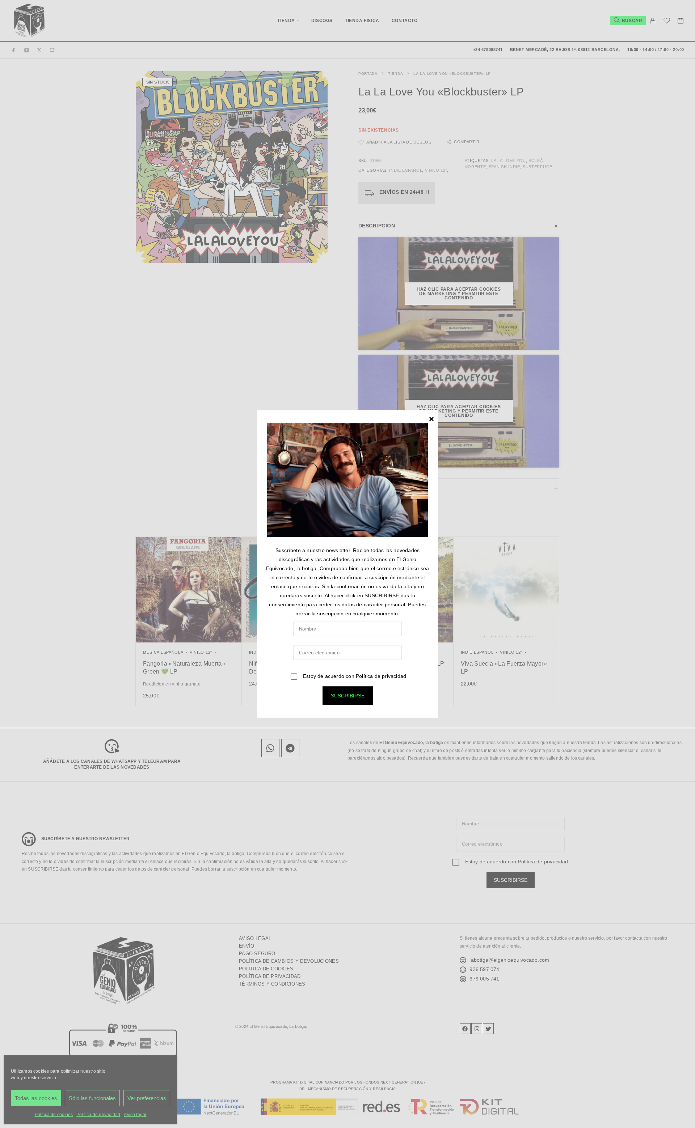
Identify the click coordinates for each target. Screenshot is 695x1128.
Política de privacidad (381, 676)
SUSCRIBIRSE (348, 695)
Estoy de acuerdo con (354, 676)
